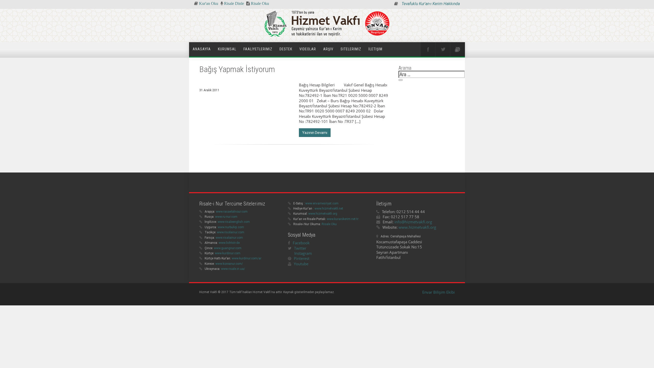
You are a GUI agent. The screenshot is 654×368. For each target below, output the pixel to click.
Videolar (307, 49)
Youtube (301, 263)
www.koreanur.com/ (229, 264)
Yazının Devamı (314, 133)
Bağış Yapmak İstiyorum (237, 69)
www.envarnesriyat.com (321, 203)
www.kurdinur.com (227, 253)
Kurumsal (227, 49)
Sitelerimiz (351, 49)
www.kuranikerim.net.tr (342, 219)
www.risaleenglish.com (234, 222)
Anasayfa (202, 49)
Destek (285, 49)
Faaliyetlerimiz (257, 49)
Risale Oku (329, 224)
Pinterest (301, 258)
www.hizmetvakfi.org (322, 213)
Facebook (301, 242)
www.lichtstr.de (229, 243)
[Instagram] (457, 49)
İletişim (375, 49)
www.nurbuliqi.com (231, 227)
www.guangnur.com (227, 248)
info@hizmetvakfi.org (413, 221)
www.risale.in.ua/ (233, 269)
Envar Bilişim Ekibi (438, 292)
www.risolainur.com (230, 232)
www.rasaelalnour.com (232, 211)
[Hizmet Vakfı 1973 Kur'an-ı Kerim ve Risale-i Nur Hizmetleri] (327, 24)
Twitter (300, 248)
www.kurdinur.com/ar (246, 258)
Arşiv (328, 49)
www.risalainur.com (229, 237)
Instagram (303, 253)
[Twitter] (443, 49)
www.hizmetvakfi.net (328, 208)
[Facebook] (428, 49)
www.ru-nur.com (226, 216)
